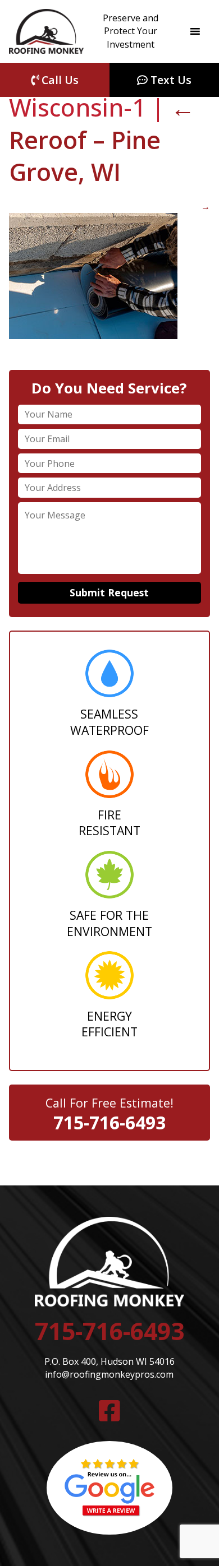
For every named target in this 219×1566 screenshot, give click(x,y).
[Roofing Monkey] (46, 31)
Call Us (59, 79)
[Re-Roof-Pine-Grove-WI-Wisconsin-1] (93, 336)
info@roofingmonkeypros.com (109, 1374)
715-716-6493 (109, 1122)
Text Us (169, 79)
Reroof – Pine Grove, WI (102, 139)
